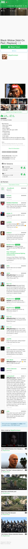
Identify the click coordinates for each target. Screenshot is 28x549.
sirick (8, 411)
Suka (14, 116)
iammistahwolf (10, 376)
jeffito (8, 266)
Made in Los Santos (5, 543)
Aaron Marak (10, 360)
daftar (20, 423)
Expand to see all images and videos (14, 112)
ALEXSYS (9, 222)
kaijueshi (9, 195)
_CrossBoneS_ (10, 188)
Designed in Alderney (6, 542)
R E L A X (9, 283)
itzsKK (8, 348)
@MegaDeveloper (11, 275)
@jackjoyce (10, 246)
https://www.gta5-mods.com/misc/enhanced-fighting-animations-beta (16, 253)
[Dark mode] (24, 6)
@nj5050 (9, 300)
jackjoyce (9, 232)
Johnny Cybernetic (12, 368)
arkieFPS (9, 339)
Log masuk (14, 423)
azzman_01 (9, 213)
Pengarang (18, 244)
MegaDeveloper (13, 55)
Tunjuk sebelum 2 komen (14, 184)
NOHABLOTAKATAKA (12, 203)
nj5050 (8, 273)
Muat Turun (15, 46)
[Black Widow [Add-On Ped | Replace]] (14, 91)
